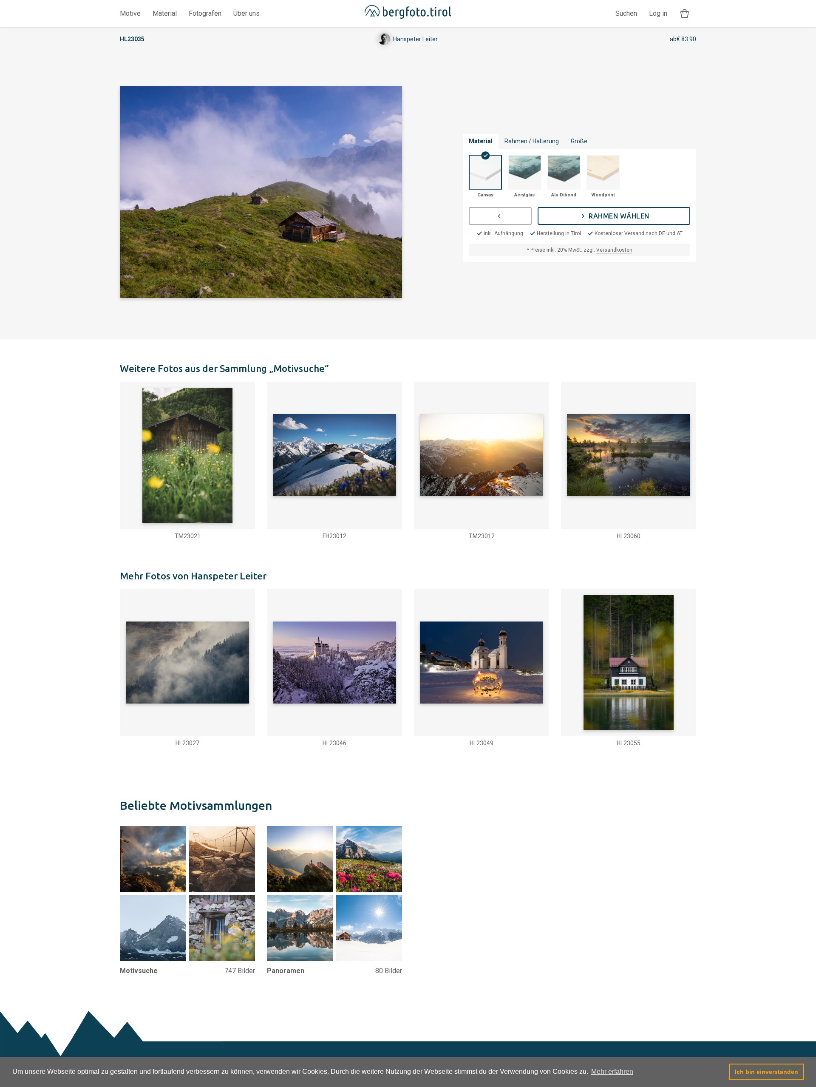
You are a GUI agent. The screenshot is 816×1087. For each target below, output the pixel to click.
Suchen (626, 13)
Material (165, 13)
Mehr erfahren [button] (612, 1071)
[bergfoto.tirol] (408, 13)
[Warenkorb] (684, 14)
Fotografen (205, 13)
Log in (658, 13)
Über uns (246, 13)
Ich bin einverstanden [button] (766, 1071)
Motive (130, 13)
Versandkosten (614, 250)
